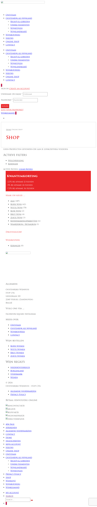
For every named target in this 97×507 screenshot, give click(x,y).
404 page (10, 424)
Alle (12, 200)
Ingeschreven (13, 440)
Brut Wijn (15, 214)
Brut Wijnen (17, 352)
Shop (8, 477)
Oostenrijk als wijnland (19, 18)
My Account (12, 492)
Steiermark (16, 374)
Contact (10, 44)
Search (9, 496)
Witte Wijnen (17, 349)
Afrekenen (11, 427)
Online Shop (12, 41)
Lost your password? (12, 109)
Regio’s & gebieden (20, 21)
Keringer (13, 163)
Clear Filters (26, 169)
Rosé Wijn (15, 210)
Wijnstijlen (16, 28)
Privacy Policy (18, 394)
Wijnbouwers (13, 34)
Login (5, 106)
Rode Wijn (16, 204)
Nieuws (9, 38)
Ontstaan (11, 14)
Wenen (14, 377)
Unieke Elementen (19, 24)
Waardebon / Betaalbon (23, 224)
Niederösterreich (20, 367)
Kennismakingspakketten (23, 220)
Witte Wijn (16, 207)
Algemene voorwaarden (23, 391)
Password (7, 100)
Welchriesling (16, 160)
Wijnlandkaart (18, 31)
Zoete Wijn (16, 217)
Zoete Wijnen (17, 356)
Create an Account (19, 88)
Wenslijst (11, 480)
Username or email (11, 94)
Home (9, 437)
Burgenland (17, 370)
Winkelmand (12, 487)
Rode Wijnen (17, 346)
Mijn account (13, 444)
